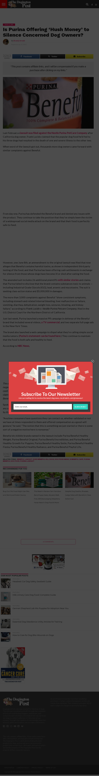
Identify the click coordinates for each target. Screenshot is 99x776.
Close (92, 361)
